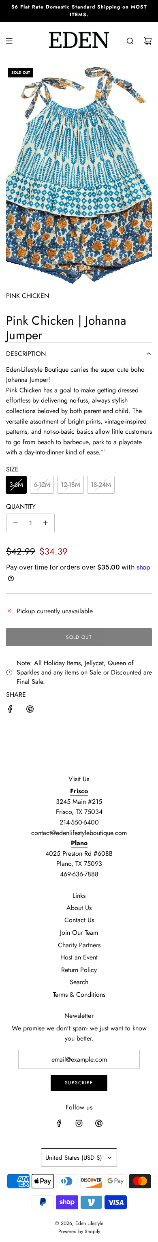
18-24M (101, 484)
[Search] (130, 41)
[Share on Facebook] (10, 710)
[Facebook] (59, 1123)
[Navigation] (9, 41)
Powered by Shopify (79, 1231)
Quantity (21, 506)
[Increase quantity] (45, 523)
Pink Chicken (27, 295)
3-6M (16, 484)
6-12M (42, 484)
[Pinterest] (99, 1123)
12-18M (70, 484)
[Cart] (148, 41)
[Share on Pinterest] (30, 710)
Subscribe (79, 1082)
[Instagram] (79, 1123)
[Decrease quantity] (15, 523)
